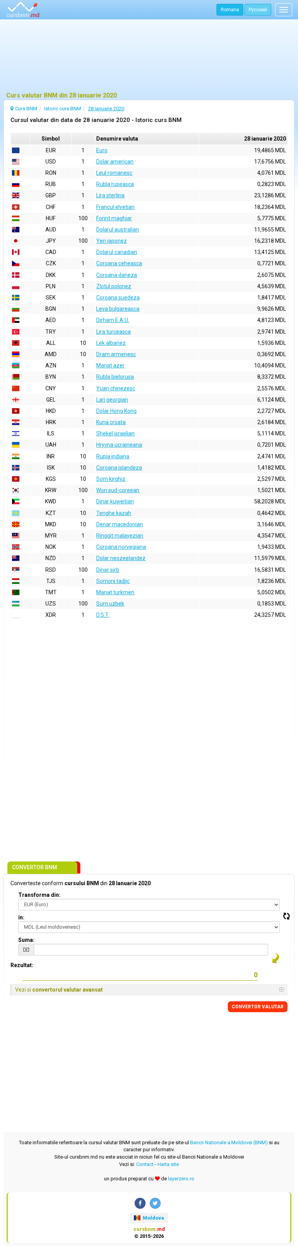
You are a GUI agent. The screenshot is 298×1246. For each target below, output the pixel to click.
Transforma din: (39, 895)
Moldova (153, 1218)
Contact (145, 1164)
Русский (258, 9)
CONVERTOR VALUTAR (258, 1006)
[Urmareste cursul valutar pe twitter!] (155, 1203)
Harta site (168, 1164)
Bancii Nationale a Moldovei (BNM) (229, 1142)
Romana (230, 9)
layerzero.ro (181, 1179)
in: (21, 917)
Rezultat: (21, 965)
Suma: (26, 940)
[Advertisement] (149, 56)
